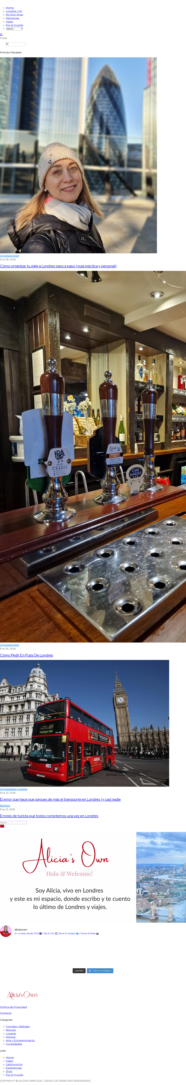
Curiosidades (8, 789)
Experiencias (14, 1067)
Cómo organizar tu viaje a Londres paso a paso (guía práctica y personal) (58, 265)
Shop (9, 1071)
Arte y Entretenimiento (20, 1040)
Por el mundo (14, 25)
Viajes (9, 21)
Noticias (5, 805)
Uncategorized (9, 255)
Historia (10, 1036)
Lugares (22, 789)
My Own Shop (14, 14)
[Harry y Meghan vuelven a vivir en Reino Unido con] (69, 953)
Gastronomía (14, 1064)
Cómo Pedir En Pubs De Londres (26, 655)
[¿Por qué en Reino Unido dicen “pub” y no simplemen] (22, 953)
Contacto (6, 1013)
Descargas (12, 18)
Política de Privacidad (13, 1007)
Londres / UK (14, 11)
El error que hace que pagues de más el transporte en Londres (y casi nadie (60, 799)
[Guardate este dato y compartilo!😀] (116, 953)
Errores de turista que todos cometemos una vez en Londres (49, 815)
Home (10, 7)
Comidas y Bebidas (18, 1026)
